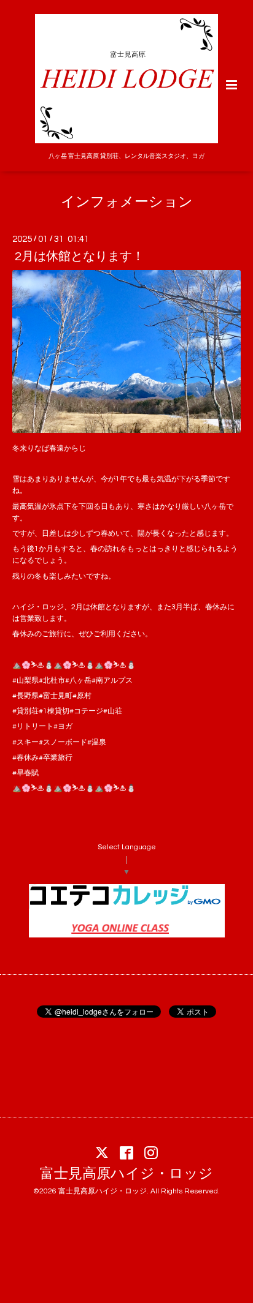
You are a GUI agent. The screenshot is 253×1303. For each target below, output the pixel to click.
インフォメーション (127, 202)
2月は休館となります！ (79, 256)
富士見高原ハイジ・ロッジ (126, 1174)
